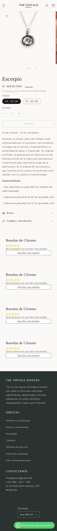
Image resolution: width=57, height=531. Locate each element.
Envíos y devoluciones (17, 427)
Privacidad (11, 434)
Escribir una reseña (28, 252)
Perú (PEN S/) (26, 514)
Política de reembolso (17, 453)
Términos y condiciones (18, 420)
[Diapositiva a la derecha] (35, 68)
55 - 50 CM (11, 101)
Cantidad (6, 108)
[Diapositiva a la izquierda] (22, 68)
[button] (3, 5)
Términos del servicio (17, 447)
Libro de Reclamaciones (18, 460)
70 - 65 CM (31, 101)
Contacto (10, 440)
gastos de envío (12, 91)
